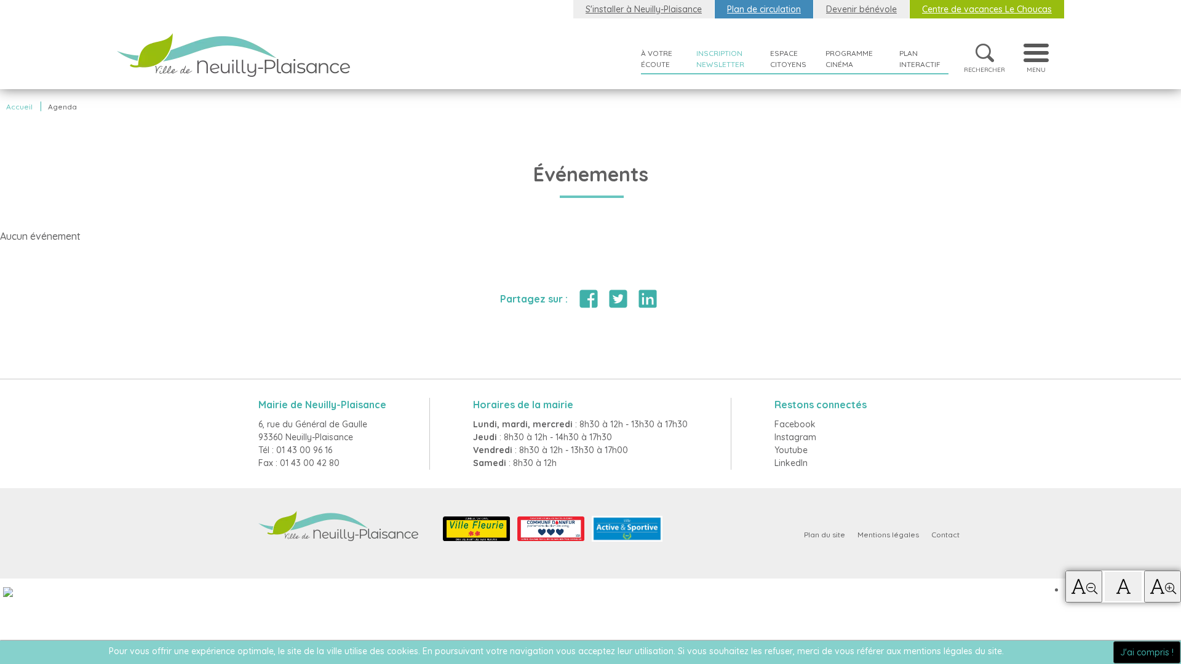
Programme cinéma (849, 59)
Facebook (795, 424)
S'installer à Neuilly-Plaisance (644, 9)
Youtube (791, 450)
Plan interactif (919, 59)
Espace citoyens (788, 59)
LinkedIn (791, 462)
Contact (945, 534)
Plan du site (824, 534)
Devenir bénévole (861, 9)
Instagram (795, 437)
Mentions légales (888, 534)
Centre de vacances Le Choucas (987, 9)
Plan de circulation (764, 9)
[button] (1083, 587)
